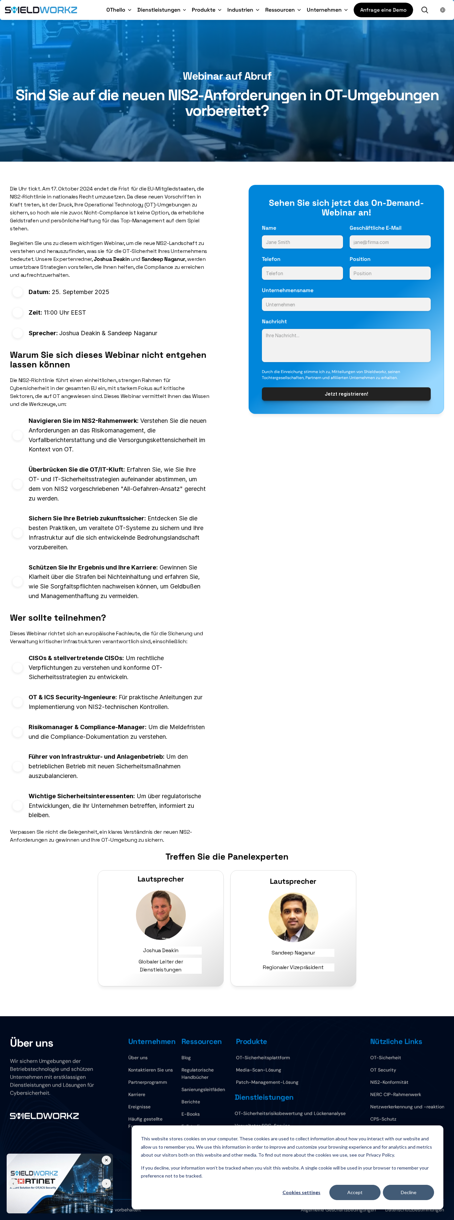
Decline (408, 1192)
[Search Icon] (424, 10)
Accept (355, 1192)
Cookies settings (301, 1192)
